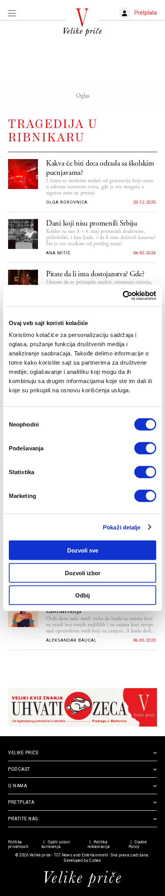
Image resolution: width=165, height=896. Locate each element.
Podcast (19, 769)
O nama (17, 785)
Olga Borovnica (66, 202)
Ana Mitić (58, 253)
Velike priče (40, 855)
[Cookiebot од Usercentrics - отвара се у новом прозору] (122, 296)
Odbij (82, 595)
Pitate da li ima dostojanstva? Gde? (95, 274)
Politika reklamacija (98, 844)
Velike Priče (23, 752)
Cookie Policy (138, 844)
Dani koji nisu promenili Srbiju (91, 223)
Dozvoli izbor (83, 572)
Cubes (95, 860)
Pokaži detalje (121, 527)
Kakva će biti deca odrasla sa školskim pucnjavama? (100, 168)
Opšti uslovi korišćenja (55, 844)
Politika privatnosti (18, 844)
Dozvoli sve (82, 550)
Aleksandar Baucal (71, 640)
